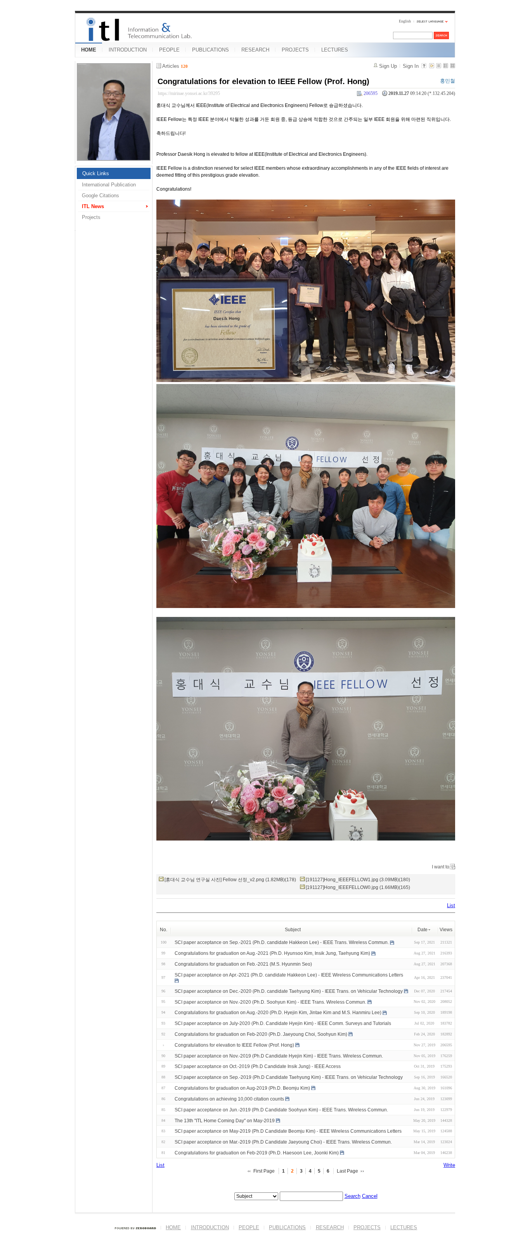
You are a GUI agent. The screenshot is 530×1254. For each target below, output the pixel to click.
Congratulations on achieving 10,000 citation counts (229, 1099)
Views (446, 929)
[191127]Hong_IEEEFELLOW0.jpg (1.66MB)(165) (358, 887)
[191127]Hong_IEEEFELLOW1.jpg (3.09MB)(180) (358, 879)
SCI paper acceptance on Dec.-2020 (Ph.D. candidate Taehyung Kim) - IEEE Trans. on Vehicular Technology (289, 991)
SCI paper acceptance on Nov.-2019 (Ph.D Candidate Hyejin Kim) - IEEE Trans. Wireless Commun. (279, 1055)
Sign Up (388, 66)
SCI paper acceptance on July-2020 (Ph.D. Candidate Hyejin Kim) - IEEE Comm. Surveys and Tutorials (283, 1023)
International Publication (109, 185)
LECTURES (334, 50)
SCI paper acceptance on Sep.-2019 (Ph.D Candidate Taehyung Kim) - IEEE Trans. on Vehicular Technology (289, 1077)
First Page (264, 1171)
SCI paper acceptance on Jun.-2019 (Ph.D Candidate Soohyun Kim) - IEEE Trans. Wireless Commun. (281, 1110)
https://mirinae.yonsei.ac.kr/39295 (189, 93)
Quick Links (95, 173)
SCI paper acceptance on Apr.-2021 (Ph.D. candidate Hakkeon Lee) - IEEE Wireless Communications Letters (289, 975)
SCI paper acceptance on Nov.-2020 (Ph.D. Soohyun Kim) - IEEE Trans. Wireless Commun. (270, 1001)
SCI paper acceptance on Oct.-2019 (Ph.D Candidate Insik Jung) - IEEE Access (258, 1066)
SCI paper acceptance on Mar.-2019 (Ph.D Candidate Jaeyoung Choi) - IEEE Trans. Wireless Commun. (283, 1142)
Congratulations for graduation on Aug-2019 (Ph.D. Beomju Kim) (242, 1088)
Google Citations (100, 195)
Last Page (347, 1171)
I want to (440, 867)
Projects (91, 217)
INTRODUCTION (128, 50)
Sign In (411, 66)
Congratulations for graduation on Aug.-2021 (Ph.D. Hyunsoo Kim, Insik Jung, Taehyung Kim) (272, 953)
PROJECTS (295, 50)
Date (422, 929)
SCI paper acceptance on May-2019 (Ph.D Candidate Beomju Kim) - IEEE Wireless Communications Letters (288, 1131)
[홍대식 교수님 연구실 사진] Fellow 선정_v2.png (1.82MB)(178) (230, 879)
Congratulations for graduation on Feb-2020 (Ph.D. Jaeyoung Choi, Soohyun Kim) (261, 1034)
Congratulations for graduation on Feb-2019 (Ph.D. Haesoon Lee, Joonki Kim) (257, 1153)
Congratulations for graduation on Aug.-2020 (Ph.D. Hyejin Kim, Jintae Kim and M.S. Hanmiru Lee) (278, 1012)
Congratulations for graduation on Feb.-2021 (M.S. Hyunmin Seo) (243, 964)
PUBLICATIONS (210, 50)
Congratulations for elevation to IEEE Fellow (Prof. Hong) (263, 81)
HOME (88, 50)
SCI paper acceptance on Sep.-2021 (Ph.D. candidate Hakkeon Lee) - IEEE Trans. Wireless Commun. (282, 942)
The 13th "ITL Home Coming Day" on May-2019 (225, 1120)
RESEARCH (255, 50)
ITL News (93, 206)
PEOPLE (169, 50)
